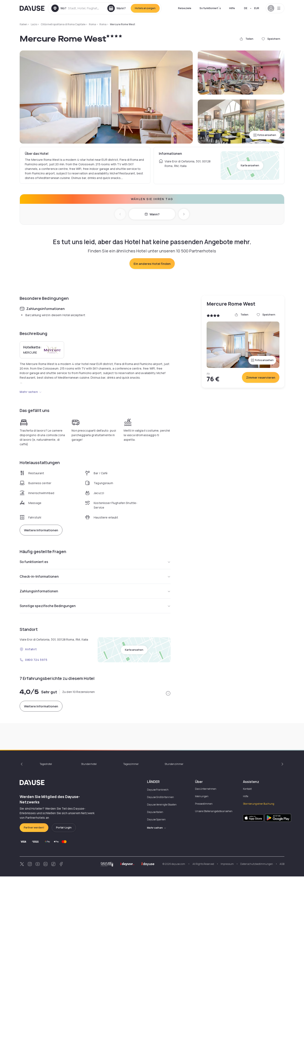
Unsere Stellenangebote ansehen (213, 811)
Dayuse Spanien (156, 819)
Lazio (34, 24)
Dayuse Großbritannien (160, 797)
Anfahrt (31, 649)
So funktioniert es (34, 561)
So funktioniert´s (210, 8)
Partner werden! (34, 827)
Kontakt (247, 789)
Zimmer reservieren (260, 377)
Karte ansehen (250, 165)
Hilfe (232, 8)
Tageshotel (46, 764)
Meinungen (201, 796)
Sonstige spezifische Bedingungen (48, 606)
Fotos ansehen (266, 135)
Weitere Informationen (41, 530)
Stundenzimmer (174, 764)
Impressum (227, 864)
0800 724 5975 (36, 660)
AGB (282, 864)
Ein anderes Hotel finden (152, 264)
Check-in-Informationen (39, 576)
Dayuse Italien (155, 812)
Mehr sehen (29, 392)
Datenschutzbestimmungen (256, 864)
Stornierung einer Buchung (258, 803)
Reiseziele (184, 8)
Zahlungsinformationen (39, 591)
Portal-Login (64, 827)
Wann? (154, 214)
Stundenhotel (89, 764)
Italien (23, 24)
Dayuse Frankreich (158, 789)
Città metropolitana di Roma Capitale (63, 24)
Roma (92, 24)
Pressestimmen (204, 803)
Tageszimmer (131, 764)
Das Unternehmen (205, 789)
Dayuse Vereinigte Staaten (162, 804)
